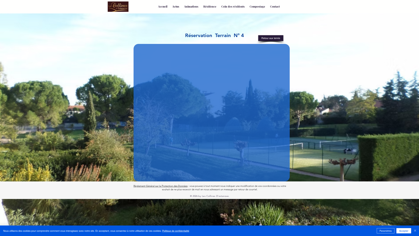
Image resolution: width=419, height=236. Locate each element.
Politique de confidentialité (175, 230)
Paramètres (386, 230)
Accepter (403, 230)
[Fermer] (415, 230)
